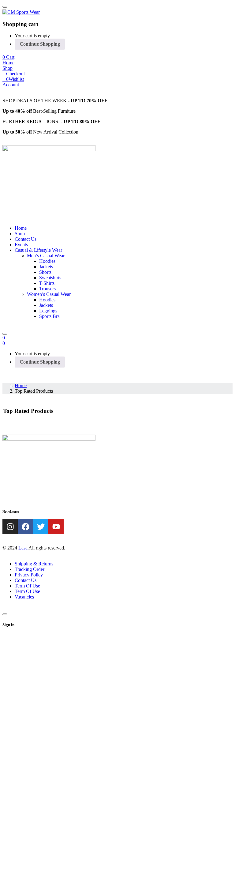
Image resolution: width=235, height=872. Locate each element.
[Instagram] (10, 526)
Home (21, 385)
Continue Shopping (40, 44)
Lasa (23, 547)
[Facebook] (25, 526)
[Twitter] (40, 526)
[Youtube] (56, 526)
